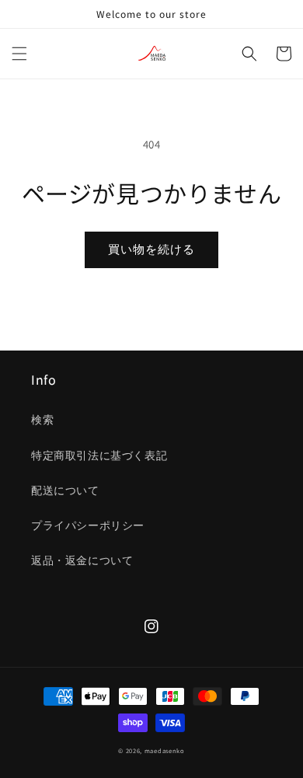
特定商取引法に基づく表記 (99, 455)
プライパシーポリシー (88, 525)
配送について (65, 490)
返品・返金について (82, 560)
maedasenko (165, 750)
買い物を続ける (151, 249)
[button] (19, 54)
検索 (42, 420)
